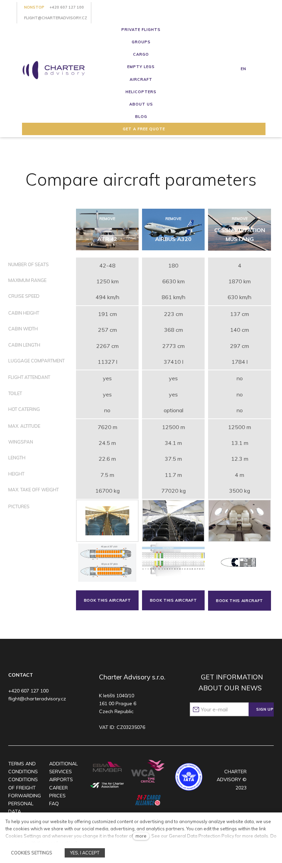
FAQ (54, 803)
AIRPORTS (61, 779)
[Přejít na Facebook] (13, 717)
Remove (107, 218)
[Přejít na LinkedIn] (53, 717)
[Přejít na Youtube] (40, 717)
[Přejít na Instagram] (27, 717)
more (141, 836)
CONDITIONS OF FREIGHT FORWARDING (24, 787)
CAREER (58, 788)
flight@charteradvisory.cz (55, 17)
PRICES (57, 796)
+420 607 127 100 (67, 7)
